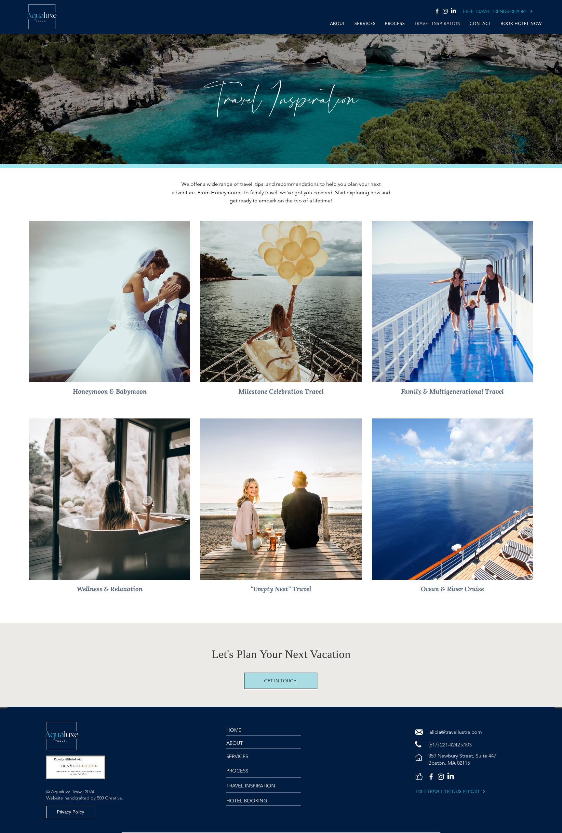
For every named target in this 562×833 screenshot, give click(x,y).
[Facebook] (437, 11)
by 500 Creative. (108, 798)
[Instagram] (445, 11)
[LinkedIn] (453, 11)
